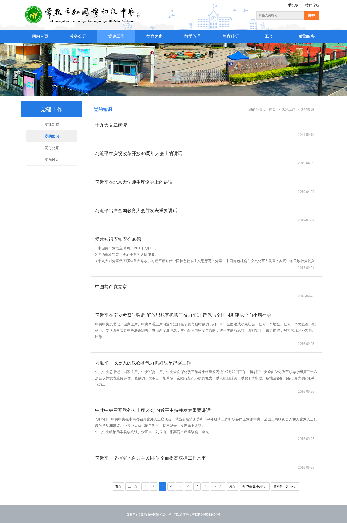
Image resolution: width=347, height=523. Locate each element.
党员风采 (52, 160)
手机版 (293, 5)
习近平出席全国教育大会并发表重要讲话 (136, 210)
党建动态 (52, 125)
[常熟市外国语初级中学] (83, 9)
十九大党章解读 (111, 125)
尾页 (232, 486)
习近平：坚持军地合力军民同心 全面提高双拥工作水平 (150, 458)
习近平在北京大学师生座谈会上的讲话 (134, 182)
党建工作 (116, 36)
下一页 (218, 486)
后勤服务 (307, 36)
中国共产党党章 (111, 286)
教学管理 (192, 36)
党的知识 (52, 136)
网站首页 (40, 36)
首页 (272, 109)
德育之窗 (154, 36)
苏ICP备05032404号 (206, 514)
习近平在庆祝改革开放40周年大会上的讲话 (138, 153)
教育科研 (231, 36)
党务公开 (52, 148)
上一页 (132, 486)
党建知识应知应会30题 (118, 239)
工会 (269, 36)
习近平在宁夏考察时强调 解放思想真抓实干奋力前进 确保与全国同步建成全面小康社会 (183, 315)
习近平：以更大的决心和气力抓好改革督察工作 (143, 362)
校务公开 (78, 36)
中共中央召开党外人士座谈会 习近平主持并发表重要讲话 (153, 410)
